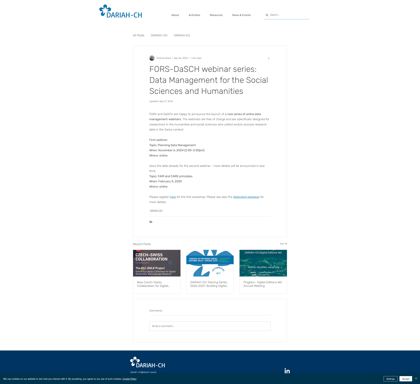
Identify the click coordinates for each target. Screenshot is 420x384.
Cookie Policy (129, 378)
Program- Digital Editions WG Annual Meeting (262, 284)
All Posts (138, 35)
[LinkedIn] (287, 371)
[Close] (416, 378)
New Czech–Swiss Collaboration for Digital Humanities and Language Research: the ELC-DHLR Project (155, 284)
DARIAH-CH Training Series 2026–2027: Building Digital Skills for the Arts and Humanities (208, 284)
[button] (178, 15)
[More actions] (269, 58)
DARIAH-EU (182, 35)
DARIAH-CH (159, 35)
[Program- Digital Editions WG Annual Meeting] (263, 263)
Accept (405, 378)
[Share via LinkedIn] (150, 221)
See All (283, 243)
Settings (390, 378)
